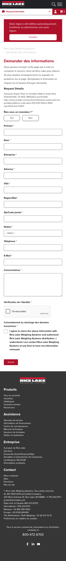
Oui (12, 118)
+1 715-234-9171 (53, 497)
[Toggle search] (53, 4)
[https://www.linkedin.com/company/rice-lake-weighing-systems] (33, 544)
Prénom (9, 125)
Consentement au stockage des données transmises (26, 324)
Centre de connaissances (16, 426)
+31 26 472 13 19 (44, 515)
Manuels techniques (13, 429)
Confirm (33, 37)
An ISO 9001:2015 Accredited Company (22, 494)
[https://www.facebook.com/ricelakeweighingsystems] (27, 544)
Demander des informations (21, 52)
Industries (8, 398)
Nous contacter (11, 475)
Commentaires (13, 270)
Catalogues (9, 401)
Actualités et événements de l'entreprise (23, 457)
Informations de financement (17, 423)
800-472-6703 (33, 535)
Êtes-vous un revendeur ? (18, 112)
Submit (11, 362)
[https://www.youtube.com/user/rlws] (38, 544)
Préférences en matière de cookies (20, 518)
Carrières (8, 451)
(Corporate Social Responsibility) (19, 454)
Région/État (11, 198)
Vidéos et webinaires (14, 435)
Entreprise (10, 154)
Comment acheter (12, 404)
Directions (8, 481)
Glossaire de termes (13, 420)
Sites (6, 479)
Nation (8, 226)
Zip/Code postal (13, 212)
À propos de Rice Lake (14, 448)
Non (31, 118)
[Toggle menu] (59, 4)
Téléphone (10, 241)
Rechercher (9, 407)
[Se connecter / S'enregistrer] (55, 12)
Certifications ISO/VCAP (15, 460)
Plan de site (9, 484)
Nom (7, 140)
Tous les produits (12, 395)
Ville (7, 183)
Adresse (9, 169)
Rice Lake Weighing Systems (19, 48)
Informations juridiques (14, 463)
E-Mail (8, 255)
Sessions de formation (14, 432)
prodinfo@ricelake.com (14, 500)
